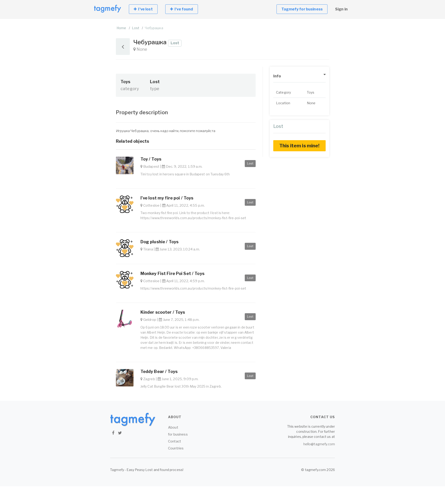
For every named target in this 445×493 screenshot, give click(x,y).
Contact (174, 441)
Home (121, 28)
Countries (176, 448)
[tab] (299, 76)
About (173, 427)
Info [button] (277, 76)
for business (178, 434)
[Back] (123, 46)
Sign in (341, 9)
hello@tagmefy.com (319, 444)
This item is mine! (299, 146)
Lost (136, 28)
